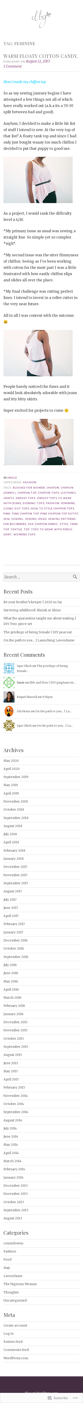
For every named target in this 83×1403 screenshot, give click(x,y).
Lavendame (12, 1276)
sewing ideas (36, 519)
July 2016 (10, 965)
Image (12, 477)
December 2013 (15, 1186)
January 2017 (13, 932)
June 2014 (10, 1137)
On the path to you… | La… (53, 711)
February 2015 (14, 1087)
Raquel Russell (27, 697)
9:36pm (47, 697)
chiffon (53, 487)
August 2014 (12, 1120)
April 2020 (11, 769)
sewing (17, 519)
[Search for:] (41, 577)
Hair (6, 1268)
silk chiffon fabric (43, 524)
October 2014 (13, 1104)
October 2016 (13, 949)
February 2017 (14, 924)
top (26, 529)
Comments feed (16, 1350)
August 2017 (12, 891)
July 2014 (10, 1128)
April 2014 (11, 1153)
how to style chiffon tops (52, 508)
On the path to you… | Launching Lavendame (38, 640)
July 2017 (10, 900)
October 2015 (13, 1039)
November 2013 (15, 1194)
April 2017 (11, 916)
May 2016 (10, 981)
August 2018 (12, 826)
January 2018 (13, 859)
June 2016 (10, 973)
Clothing (68, 492)
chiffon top (27, 492)
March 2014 (12, 1161)
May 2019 (10, 785)
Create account (15, 1326)
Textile (16, 529)
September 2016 (15, 957)
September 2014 (15, 1112)
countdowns (13, 1243)
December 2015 (15, 1022)
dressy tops (26, 498)
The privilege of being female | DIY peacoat (37, 632)
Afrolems (23, 711)
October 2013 (13, 1202)
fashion (52, 503)
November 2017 (15, 875)
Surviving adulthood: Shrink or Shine (32, 610)
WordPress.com (15, 1358)
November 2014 (15, 1096)
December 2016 (15, 940)
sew (6, 519)
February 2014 (14, 1169)
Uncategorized (15, 1301)
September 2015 (15, 1047)
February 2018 (14, 851)
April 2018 (11, 842)
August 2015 (12, 1055)
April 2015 (11, 1079)
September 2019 (15, 777)
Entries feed (13, 1342)
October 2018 (13, 810)
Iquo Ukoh (24, 666)
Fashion (29, 482)
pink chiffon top (25, 513)
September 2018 (15, 818)
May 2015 (10, 1071)
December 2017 (15, 867)
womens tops (24, 534)
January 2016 (13, 1014)
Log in (8, 1334)
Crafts (8, 498)
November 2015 (15, 1030)
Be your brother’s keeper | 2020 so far (32, 602)
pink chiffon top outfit (59, 513)
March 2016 (12, 998)
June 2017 (10, 908)
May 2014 (10, 1145)
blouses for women (29, 487)
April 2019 (11, 793)
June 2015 (10, 1063)
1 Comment (12, 66)
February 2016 (14, 1006)
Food (7, 1260)
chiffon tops (48, 492)
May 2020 (11, 761)
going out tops (16, 508)
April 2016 (11, 990)
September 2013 (15, 1210)
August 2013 (12, 1218)
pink (6, 513)
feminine (68, 503)
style (64, 524)
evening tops (33, 503)
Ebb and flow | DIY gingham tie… (53, 682)
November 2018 (15, 802)
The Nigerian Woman (20, 1284)
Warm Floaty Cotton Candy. (40, 56)
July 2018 (10, 834)
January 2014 (13, 1178)
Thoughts (11, 1292)
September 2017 (15, 883)
